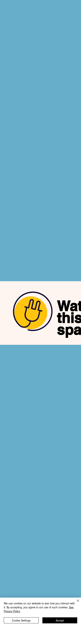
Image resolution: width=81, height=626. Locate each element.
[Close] (75, 602)
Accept (60, 620)
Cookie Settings (21, 620)
